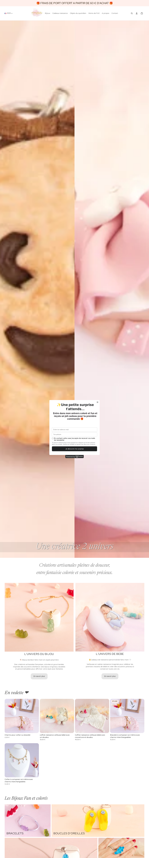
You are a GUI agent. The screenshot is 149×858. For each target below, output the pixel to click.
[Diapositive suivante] (35, 715)
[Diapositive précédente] (8, 715)
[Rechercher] (131, 13)
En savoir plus (39, 676)
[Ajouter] (35, 729)
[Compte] (136, 13)
